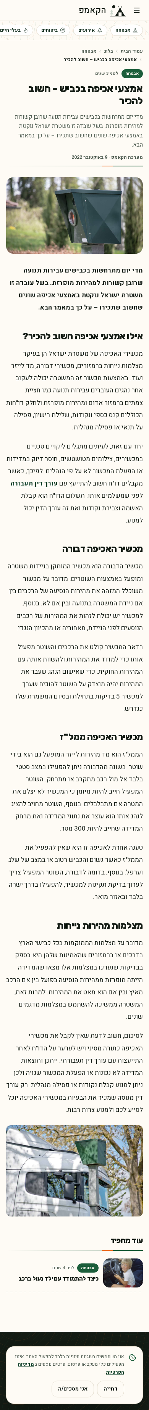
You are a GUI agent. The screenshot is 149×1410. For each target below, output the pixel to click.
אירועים (86, 30)
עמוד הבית (132, 51)
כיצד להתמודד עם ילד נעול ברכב (58, 1278)
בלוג (108, 51)
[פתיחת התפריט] (137, 10)
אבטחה (122, 30)
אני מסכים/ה (72, 1389)
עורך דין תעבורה (34, 483)
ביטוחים (49, 30)
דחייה (111, 1389)
